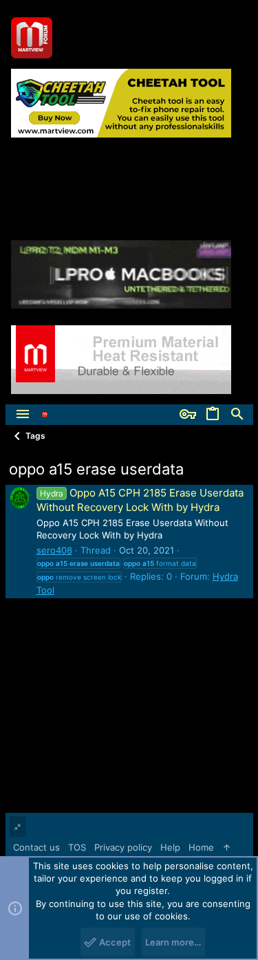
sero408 (54, 550)
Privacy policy (123, 847)
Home (201, 847)
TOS (77, 847)
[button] (22, 414)
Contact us (36, 847)
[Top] (226, 847)
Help (170, 847)
